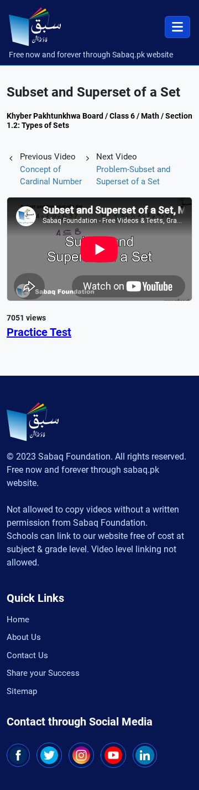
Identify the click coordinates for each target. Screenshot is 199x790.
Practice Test (39, 332)
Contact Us (27, 655)
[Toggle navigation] (177, 27)
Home (18, 619)
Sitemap (22, 691)
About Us (24, 637)
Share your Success (43, 673)
